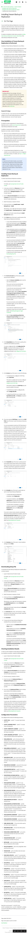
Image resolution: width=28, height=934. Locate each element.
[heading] (14, 42)
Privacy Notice (8, 932)
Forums (11, 927)
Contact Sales (20, 927)
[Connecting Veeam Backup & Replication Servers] (24, 931)
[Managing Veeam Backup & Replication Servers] (18, 931)
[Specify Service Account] (15, 330)
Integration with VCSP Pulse (12, 383)
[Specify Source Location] (15, 264)
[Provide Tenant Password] (15, 479)
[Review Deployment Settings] (15, 554)
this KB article (11, 106)
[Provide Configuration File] (15, 362)
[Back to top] (21, 931)
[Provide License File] (15, 408)
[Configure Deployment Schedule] (15, 531)
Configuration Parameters (21, 351)
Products (7, 927)
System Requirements (16, 125)
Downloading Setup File (11, 253)
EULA (24, 927)
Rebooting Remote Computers (14, 520)
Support (15, 927)
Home (4, 927)
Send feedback (4, 922)
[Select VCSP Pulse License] (15, 450)
